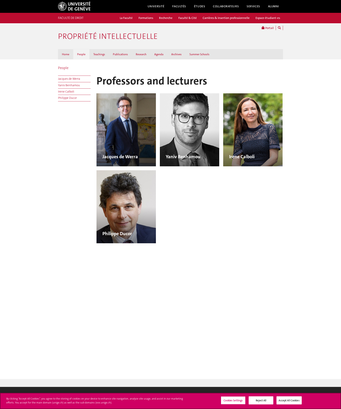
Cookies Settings (233, 400)
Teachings (99, 54)
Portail (269, 28)
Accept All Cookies (289, 400)
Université (156, 6)
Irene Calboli (66, 92)
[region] (170, 401)
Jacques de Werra (69, 79)
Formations (146, 18)
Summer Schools (199, 54)
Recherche (165, 18)
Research (141, 54)
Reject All (261, 400)
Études (199, 6)
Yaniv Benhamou (69, 85)
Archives (176, 54)
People (81, 54)
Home (65, 54)
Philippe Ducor (67, 98)
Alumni (273, 6)
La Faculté (126, 18)
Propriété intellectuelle (108, 36)
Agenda (158, 54)
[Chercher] (279, 28)
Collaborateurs (226, 6)
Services (253, 6)
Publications (120, 54)
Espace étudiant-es (268, 18)
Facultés (179, 6)
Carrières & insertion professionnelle (226, 18)
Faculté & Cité (187, 18)
